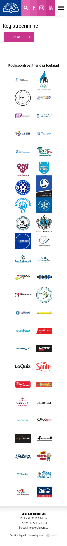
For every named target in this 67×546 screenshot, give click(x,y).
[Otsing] (25, 8)
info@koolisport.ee (37, 527)
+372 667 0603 (38, 523)
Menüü (59, 8)
